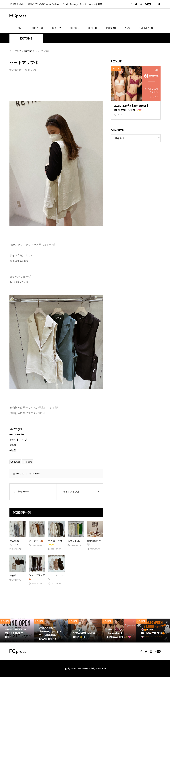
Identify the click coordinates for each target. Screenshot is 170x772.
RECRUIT (92, 28)
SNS (127, 28)
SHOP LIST (37, 28)
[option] (41, 630)
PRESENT (111, 28)
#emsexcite (16, 434)
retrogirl (36, 473)
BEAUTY (56, 28)
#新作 (12, 450)
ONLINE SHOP (146, 28)
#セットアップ (18, 439)
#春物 (12, 445)
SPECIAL (74, 28)
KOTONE (26, 38)
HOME (19, 28)
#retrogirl (15, 429)
